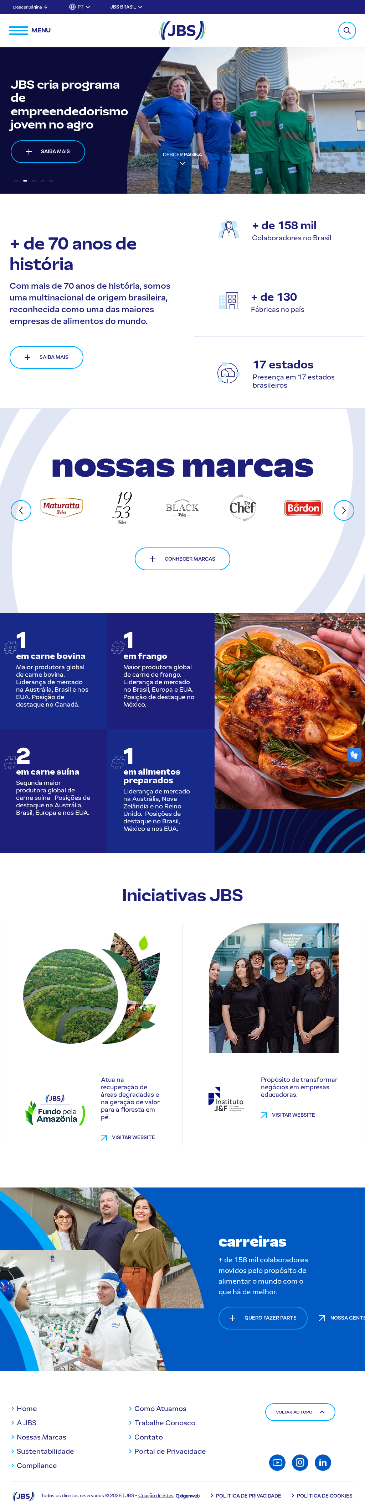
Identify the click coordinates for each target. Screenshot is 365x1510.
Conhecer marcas (190, 559)
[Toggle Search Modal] (347, 31)
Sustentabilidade (45, 1451)
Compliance (37, 1465)
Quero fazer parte (271, 1318)
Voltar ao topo (294, 1412)
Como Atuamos (160, 1408)
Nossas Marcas (41, 1437)
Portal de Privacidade (170, 1451)
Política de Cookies (325, 1496)
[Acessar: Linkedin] (323, 1462)
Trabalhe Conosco (164, 1423)
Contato (148, 1437)
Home (27, 1408)
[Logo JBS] (23, 1496)
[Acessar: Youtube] (277, 1462)
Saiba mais (55, 145)
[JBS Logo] (182, 30)
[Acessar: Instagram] (300, 1462)
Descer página (27, 7)
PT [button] (81, 7)
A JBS (26, 1423)
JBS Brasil (123, 7)
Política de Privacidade (248, 1496)
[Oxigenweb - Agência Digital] (188, 1495)
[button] (16, 181)
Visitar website (133, 1137)
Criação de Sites (156, 1495)
